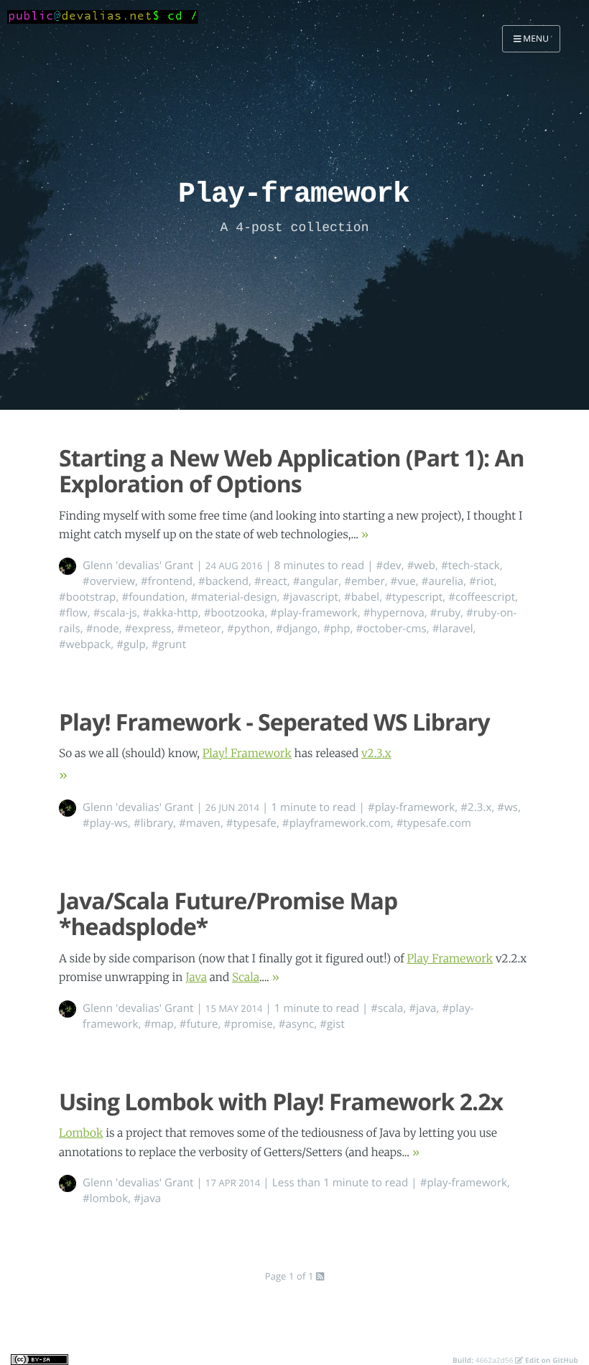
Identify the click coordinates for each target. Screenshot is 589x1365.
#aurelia (443, 581)
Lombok (81, 1133)
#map (159, 1024)
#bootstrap (87, 597)
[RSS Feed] (320, 1276)
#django (296, 628)
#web (421, 565)
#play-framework (313, 613)
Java (196, 978)
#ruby (445, 613)
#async (297, 1024)
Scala (245, 978)
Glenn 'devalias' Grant (138, 565)
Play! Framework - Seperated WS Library (274, 722)
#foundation (153, 597)
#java (422, 1008)
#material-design (234, 597)
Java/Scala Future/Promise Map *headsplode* (228, 914)
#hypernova (394, 613)
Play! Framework (247, 754)
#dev (389, 565)
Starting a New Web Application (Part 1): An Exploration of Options (291, 471)
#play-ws (105, 823)
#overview (109, 581)
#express (148, 628)
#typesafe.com (433, 823)
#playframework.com (336, 823)
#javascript (311, 597)
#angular (316, 581)
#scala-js (115, 613)
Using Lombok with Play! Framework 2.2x (281, 1102)
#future (199, 1024)
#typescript (413, 597)
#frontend (167, 581)
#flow (73, 613)
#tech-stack (470, 565)
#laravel (452, 628)
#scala (387, 1008)
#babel (361, 597)
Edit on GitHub (550, 1360)
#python (248, 628)
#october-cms (391, 628)
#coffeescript (481, 597)
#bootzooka (234, 613)
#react (270, 581)
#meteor (199, 628)
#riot (481, 581)
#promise (248, 1024)
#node (102, 628)
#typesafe (251, 823)
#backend (223, 581)
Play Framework (450, 959)
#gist (332, 1024)
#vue (403, 581)
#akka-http (170, 613)
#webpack (85, 644)
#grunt (169, 644)
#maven (200, 823)
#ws (507, 807)
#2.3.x (475, 807)
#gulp (131, 644)
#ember (364, 581)
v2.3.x (376, 754)
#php (337, 628)
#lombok (105, 1198)
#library (153, 823)
